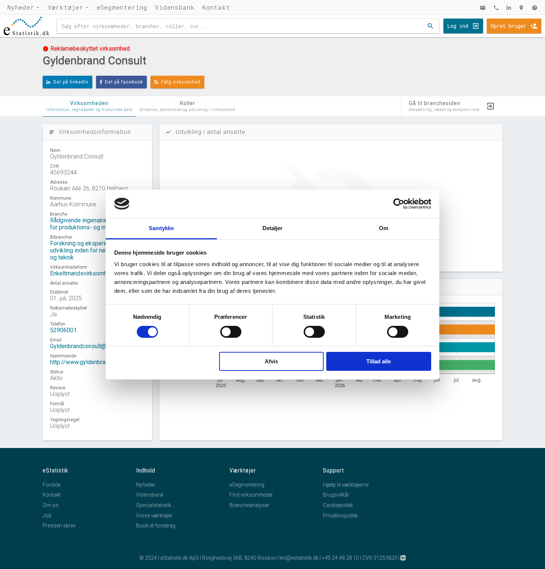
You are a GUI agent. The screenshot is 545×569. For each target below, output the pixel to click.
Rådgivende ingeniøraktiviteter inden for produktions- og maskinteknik (97, 224)
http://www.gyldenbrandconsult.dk (94, 362)
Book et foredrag (155, 526)
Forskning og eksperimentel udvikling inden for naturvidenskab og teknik (94, 250)
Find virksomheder (251, 495)
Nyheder (20, 7)
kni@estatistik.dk (299, 558)
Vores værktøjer (154, 516)
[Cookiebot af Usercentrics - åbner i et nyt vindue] (398, 203)
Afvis (271, 361)
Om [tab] (383, 228)
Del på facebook (124, 82)
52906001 (63, 330)
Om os (51, 505)
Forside (51, 485)
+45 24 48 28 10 (340, 558)
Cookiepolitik (338, 505)
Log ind (457, 25)
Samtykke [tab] (161, 228)
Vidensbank (175, 7)
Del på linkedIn (71, 82)
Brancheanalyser (249, 505)
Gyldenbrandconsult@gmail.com (91, 346)
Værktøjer (65, 7)
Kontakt (216, 7)
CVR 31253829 (379, 558)
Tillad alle (378, 361)
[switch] (230, 332)
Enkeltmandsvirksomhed (82, 273)
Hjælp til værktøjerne (346, 485)
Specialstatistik (153, 505)
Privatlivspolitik (340, 516)
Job (47, 516)
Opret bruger (508, 25)
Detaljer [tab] (272, 228)
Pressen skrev (59, 526)
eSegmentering (122, 7)
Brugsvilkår (336, 495)
